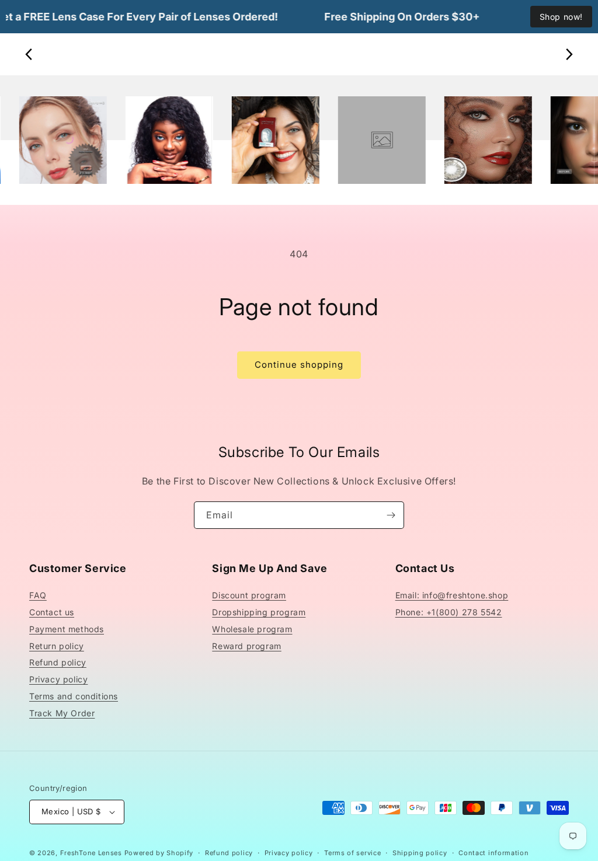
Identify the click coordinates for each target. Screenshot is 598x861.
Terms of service (352, 853)
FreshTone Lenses (91, 853)
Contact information (493, 853)
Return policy (56, 646)
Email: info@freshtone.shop (452, 595)
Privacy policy (58, 679)
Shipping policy (419, 853)
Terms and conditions (73, 696)
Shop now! (561, 17)
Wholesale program (252, 629)
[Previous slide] (29, 54)
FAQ (38, 595)
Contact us (51, 612)
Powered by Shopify (159, 853)
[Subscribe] (391, 515)
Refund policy (57, 662)
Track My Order (62, 713)
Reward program (246, 646)
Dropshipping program (258, 612)
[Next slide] (568, 54)
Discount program (249, 595)
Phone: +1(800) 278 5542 (448, 612)
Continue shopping (299, 364)
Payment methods (66, 629)
